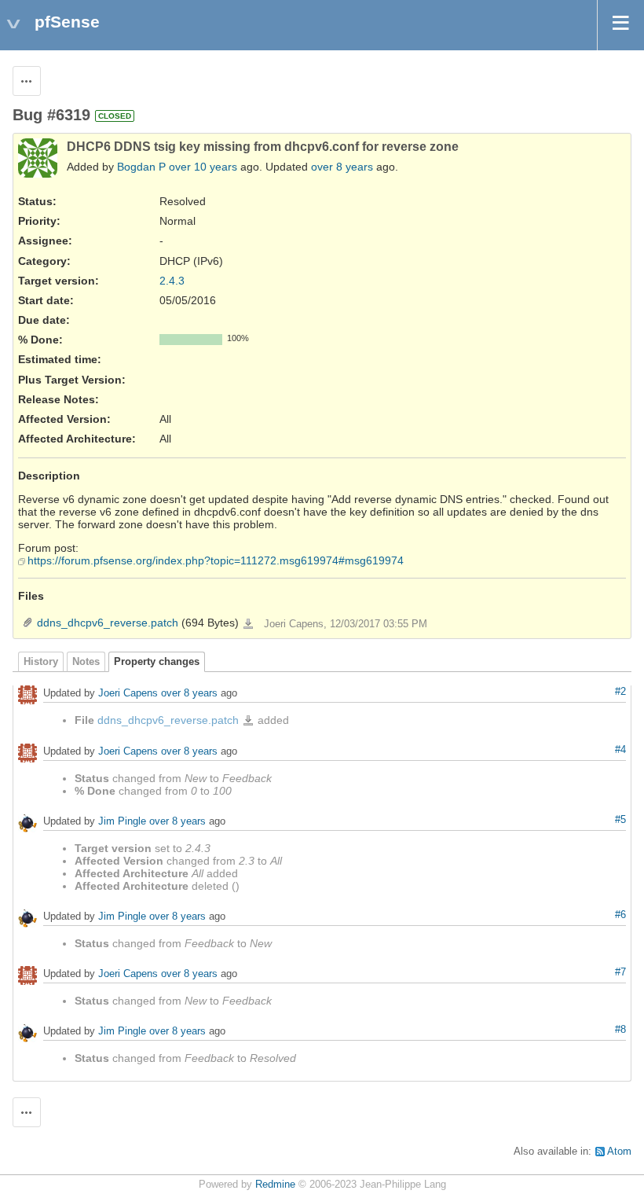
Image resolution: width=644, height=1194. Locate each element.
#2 (620, 691)
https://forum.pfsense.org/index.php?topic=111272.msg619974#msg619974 (215, 560)
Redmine (275, 1184)
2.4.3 (172, 280)
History (41, 661)
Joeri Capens (128, 693)
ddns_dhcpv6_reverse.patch (107, 622)
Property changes (156, 661)
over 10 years (203, 166)
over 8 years (342, 166)
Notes (86, 661)
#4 (620, 749)
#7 (620, 972)
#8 (620, 1029)
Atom (619, 1151)
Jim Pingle (122, 822)
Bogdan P (141, 166)
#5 (620, 819)
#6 (620, 914)
